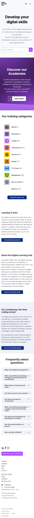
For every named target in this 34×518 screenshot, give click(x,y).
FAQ (2, 468)
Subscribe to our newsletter (12, 453)
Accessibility (4, 515)
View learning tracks (11, 240)
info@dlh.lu (7, 485)
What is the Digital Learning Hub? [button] (16, 370)
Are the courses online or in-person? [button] (14, 425)
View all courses (16, 197)
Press (3, 476)
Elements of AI (6, 481)
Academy (4, 463)
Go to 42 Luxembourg (12, 348)
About (3, 466)
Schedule (4, 479)
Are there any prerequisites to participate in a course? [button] (15, 417)
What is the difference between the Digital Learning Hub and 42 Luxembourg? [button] (16, 377)
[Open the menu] (30, 4)
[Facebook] (5, 448)
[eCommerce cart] (26, 4)
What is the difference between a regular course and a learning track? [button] (16, 408)
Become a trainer (6, 474)
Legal (13, 513)
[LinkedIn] (2, 448)
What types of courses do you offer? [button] (15, 386)
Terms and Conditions (7, 509)
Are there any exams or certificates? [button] (13, 400)
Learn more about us (11, 292)
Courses (4, 461)
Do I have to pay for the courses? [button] (16, 393)
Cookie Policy (5, 513)
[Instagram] (8, 448)
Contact (4, 470)
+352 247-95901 (9, 487)
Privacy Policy (5, 511)
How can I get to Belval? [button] (13, 432)
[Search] (31, 50)
